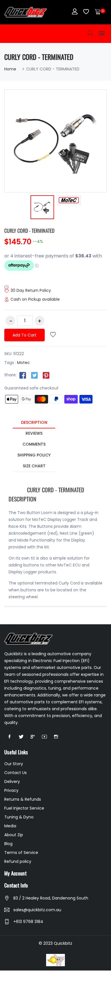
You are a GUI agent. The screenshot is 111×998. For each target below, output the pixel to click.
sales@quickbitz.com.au (37, 910)
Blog (8, 844)
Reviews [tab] (34, 433)
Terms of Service (21, 852)
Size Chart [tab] (34, 466)
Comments (34, 444)
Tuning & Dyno (19, 817)
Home (10, 69)
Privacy (11, 790)
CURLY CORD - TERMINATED (29, 230)
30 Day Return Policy (31, 290)
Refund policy (17, 861)
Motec (23, 362)
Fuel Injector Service (24, 808)
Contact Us (15, 772)
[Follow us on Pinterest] (46, 375)
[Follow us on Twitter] (34, 375)
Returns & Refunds (22, 799)
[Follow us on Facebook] (23, 375)
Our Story (13, 764)
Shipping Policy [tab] (34, 455)
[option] (42, 208)
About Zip (13, 835)
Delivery (12, 781)
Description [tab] (34, 422)
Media (10, 826)
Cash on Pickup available (35, 299)
